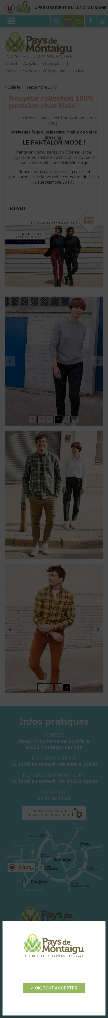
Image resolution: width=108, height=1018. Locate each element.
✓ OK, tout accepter (54, 988)
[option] (54, 361)
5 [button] (67, 419)
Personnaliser (54, 1002)
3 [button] (50, 419)
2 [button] (41, 419)
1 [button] (33, 419)
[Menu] (11, 21)
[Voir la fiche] (17, 208)
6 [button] (75, 419)
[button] (10, 361)
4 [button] (58, 419)
